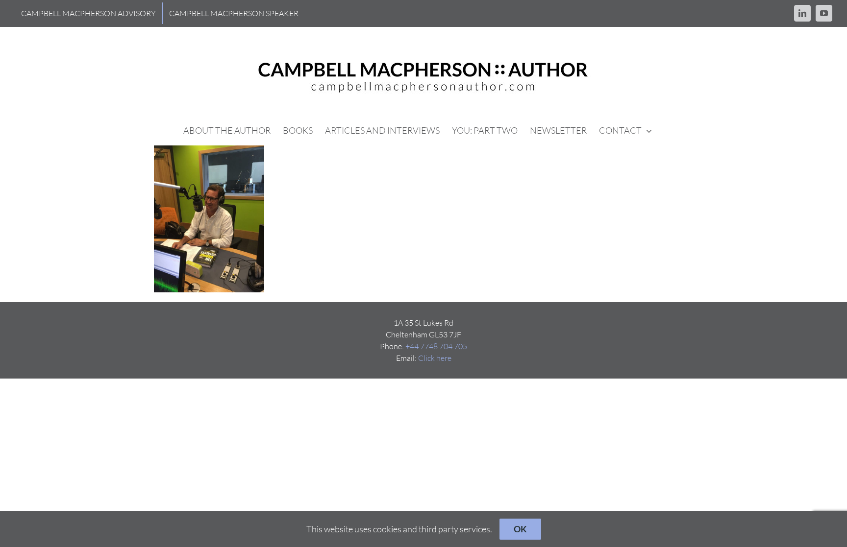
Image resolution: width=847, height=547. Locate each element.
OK (520, 528)
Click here (434, 358)
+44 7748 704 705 (436, 346)
